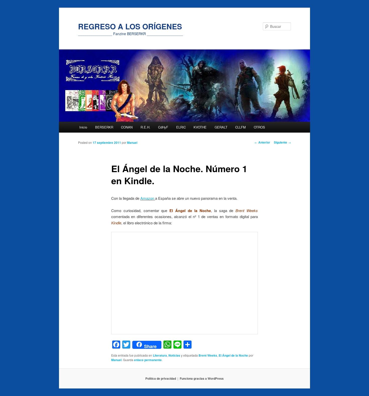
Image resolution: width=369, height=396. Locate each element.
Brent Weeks (208, 355)
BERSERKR (104, 127)
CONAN (127, 127)
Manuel (132, 142)
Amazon (147, 198)
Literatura (160, 355)
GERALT (221, 127)
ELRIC (181, 127)
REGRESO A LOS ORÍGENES (130, 26)
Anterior (262, 142)
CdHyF (163, 127)
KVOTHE (200, 127)
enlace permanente (148, 360)
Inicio (83, 127)
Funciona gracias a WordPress (202, 378)
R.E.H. (145, 127)
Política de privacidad (160, 378)
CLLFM (240, 127)
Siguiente (282, 142)
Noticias (174, 355)
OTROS (259, 127)
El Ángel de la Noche (233, 355)
